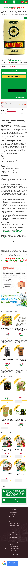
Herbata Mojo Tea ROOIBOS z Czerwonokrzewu (7, 474)
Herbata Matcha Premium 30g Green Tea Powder (7, 394)
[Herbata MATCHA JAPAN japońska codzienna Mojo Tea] (21, 386)
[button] (2, 2)
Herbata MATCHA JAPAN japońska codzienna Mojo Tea (21, 394)
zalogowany (17, 501)
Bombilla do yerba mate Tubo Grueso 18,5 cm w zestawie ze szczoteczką (21, 329)
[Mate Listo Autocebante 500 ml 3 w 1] (7, 352)
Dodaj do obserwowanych (20, 97)
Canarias (10, 57)
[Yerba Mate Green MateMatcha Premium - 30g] (21, 412)
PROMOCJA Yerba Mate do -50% (11, 6)
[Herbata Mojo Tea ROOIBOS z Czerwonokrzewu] (7, 467)
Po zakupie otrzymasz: (6, 113)
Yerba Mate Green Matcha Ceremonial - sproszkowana (7, 420)
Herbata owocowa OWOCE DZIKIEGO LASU (7, 450)
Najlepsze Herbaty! (6, 432)
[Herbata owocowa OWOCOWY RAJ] (21, 442)
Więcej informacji (5, 106)
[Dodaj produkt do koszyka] (7, 338)
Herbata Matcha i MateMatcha (8, 376)
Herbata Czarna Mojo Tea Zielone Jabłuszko (21, 474)
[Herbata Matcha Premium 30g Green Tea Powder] (7, 386)
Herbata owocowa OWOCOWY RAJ (21, 450)
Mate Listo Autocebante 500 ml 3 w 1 (7, 360)
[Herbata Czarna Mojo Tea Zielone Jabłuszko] (21, 467)
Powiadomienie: (14, 70)
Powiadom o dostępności (14, 76)
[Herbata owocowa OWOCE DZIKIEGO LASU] (7, 442)
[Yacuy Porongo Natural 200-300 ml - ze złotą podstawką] (21, 352)
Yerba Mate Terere (4, 237)
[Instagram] (16, 554)
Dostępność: (4, 62)
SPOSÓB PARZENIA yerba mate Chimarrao (12, 231)
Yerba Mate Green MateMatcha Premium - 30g (20, 420)
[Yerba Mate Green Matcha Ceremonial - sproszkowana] (7, 412)
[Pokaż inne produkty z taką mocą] (17, 60)
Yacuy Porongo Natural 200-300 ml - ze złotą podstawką (20, 360)
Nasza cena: (4, 66)
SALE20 (18, 8)
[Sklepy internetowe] (14, 568)
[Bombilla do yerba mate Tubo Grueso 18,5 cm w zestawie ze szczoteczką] (21, 321)
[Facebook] (12, 554)
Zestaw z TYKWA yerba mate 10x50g (7, 329)
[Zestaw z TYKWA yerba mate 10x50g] (7, 321)
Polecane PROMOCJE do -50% (9, 311)
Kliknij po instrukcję (11, 111)
